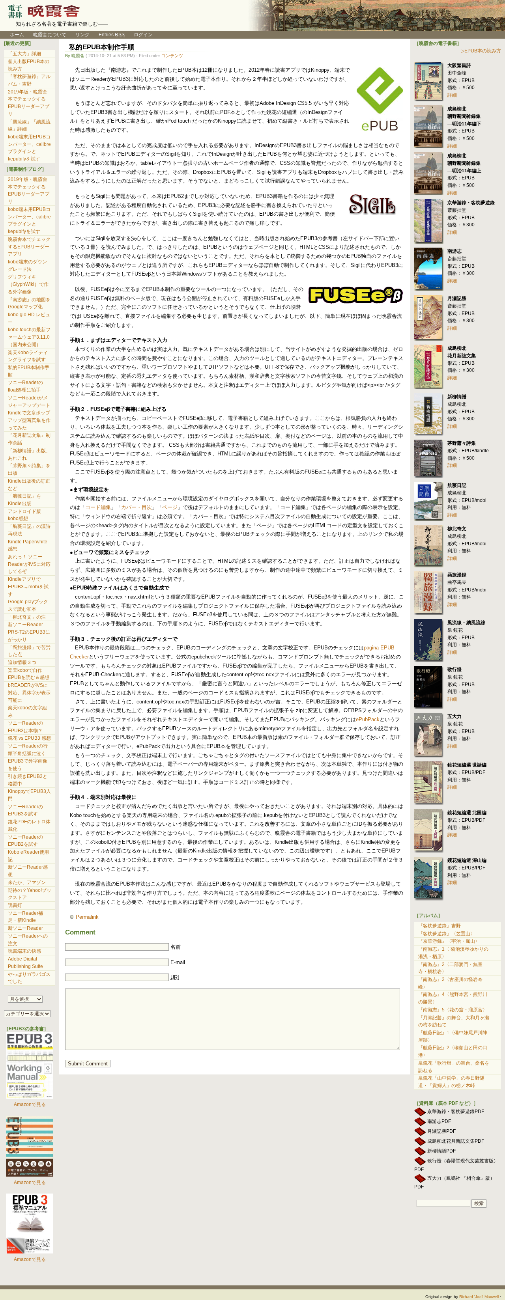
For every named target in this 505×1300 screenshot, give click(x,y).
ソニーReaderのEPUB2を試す (25, 840)
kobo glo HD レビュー (29, 318)
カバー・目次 (136, 507)
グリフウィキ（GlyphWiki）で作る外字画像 (28, 284)
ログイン (143, 34)
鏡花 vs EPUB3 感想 (29, 738)
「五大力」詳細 (24, 53)
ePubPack (368, 719)
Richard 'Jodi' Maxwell (479, 1296)
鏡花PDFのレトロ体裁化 (29, 825)
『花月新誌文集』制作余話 (29, 439)
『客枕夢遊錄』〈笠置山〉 (446, 933)
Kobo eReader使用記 (28, 855)
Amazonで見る (30, 1104)
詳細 (452, 95)
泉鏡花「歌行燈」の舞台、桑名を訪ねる (453, 1066)
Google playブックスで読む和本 (28, 605)
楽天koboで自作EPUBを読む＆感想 (28, 674)
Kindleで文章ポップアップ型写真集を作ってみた (29, 420)
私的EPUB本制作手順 (101, 47)
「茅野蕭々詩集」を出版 (29, 469)
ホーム (14, 34)
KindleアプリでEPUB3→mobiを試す (28, 586)
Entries (112, 34)
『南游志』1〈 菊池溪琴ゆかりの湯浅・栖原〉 (453, 952)
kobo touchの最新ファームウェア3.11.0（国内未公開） (29, 337)
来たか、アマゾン (27, 882)
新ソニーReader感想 (28, 870)
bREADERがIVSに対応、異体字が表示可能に (29, 693)
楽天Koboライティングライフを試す (28, 356)
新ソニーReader (25, 928)
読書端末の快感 (24, 951)
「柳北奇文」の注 (27, 617)
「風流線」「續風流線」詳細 (29, 125)
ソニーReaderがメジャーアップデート (29, 401)
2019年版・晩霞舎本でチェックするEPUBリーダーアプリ (28, 103)
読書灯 (15, 905)
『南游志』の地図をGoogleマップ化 (29, 303)
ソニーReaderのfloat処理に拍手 (25, 386)
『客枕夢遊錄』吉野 (439, 926)
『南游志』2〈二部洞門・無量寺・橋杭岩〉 (450, 968)
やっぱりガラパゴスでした (29, 978)
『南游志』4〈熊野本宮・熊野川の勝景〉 (452, 998)
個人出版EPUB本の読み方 (28, 65)
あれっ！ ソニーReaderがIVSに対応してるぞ (29, 564)
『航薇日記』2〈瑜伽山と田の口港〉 (452, 1051)
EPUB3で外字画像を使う (27, 764)
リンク (82, 34)
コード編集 (98, 507)
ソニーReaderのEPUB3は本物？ (25, 726)
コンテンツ (172, 55)
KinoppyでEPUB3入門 (29, 795)
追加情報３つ (22, 662)
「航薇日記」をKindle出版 (24, 499)
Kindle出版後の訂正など (29, 484)
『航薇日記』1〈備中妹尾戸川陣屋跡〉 (452, 1036)
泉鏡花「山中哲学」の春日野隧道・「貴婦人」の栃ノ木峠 (451, 1081)
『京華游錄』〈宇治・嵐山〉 (449, 941)
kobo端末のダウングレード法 (27, 265)
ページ (170, 507)
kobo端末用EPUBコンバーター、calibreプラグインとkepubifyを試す (29, 148)
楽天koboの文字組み (27, 711)
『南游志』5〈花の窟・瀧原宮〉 (452, 1010)
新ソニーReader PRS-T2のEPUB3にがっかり (29, 632)
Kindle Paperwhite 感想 (27, 545)
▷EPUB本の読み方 (481, 51)
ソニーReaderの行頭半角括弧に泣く (28, 749)
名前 (175, 947)
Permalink (87, 917)
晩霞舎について (49, 34)
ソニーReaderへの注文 (28, 939)
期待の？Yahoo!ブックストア (29, 894)
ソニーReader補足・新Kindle (25, 916)
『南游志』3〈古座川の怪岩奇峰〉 (450, 983)
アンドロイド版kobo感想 (24, 515)
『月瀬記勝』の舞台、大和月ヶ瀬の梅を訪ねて (453, 1021)
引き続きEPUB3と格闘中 (27, 780)
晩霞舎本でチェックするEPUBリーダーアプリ (29, 247)
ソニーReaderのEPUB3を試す (25, 810)
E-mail (177, 962)
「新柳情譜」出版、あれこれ (29, 454)
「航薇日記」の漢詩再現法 (29, 530)
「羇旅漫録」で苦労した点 (29, 651)
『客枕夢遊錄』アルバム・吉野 (29, 80)
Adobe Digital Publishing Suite (25, 962)
